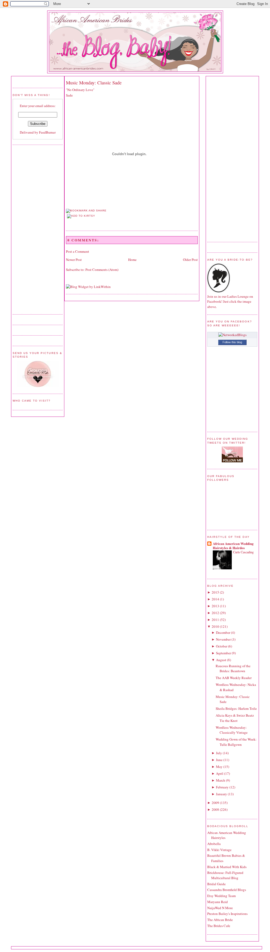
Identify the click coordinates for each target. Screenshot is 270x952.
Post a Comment (77, 251)
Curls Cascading (243, 552)
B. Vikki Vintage (219, 849)
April (219, 773)
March (220, 780)
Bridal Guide (216, 884)
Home (132, 259)
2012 (215, 612)
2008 (215, 809)
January (221, 794)
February (222, 787)
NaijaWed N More (220, 907)
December (223, 632)
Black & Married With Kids (227, 866)
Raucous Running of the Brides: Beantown (233, 669)
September (223, 653)
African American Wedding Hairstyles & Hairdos (233, 545)
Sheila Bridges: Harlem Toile (236, 708)
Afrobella (214, 843)
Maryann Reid (217, 901)
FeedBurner (47, 132)
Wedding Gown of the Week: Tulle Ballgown (236, 742)
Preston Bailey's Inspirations (227, 913)
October (221, 646)
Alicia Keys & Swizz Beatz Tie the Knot (235, 718)
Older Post (190, 259)
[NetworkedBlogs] (232, 334)
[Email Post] (66, 221)
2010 (215, 626)
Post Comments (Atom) (101, 269)
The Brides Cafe (218, 925)
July (219, 753)
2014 (215, 599)
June (219, 759)
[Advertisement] (34, 229)
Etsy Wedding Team (221, 895)
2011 (215, 619)
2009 (215, 802)
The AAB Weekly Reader (234, 677)
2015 (215, 592)
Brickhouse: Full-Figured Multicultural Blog (225, 875)
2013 (215, 606)
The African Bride (220, 919)
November (223, 639)
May (219, 766)
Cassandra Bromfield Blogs (226, 889)
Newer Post (74, 259)
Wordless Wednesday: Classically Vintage (232, 730)
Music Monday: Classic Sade (94, 82)
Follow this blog (232, 342)
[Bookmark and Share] (86, 210)
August (221, 659)
